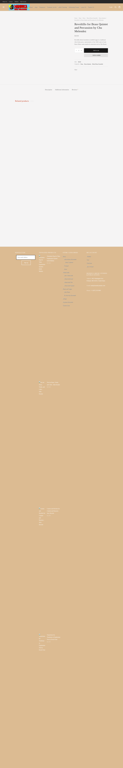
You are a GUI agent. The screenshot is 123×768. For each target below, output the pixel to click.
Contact (11, 1)
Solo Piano (67, 292)
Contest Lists (66, 305)
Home (30, 7)
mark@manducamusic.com (98, 285)
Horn (65, 269)
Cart (88, 259)
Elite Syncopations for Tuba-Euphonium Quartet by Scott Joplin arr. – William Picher (96, 240)
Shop (35, 7)
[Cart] (119, 7)
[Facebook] (79, 69)
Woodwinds (66, 272)
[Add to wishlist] (35, 238)
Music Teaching (62, 7)
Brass (84, 18)
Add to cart (96, 50)
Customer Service (51, 7)
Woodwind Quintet (69, 285)
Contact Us (91, 7)
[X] (81, 69)
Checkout (89, 263)
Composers (42, 7)
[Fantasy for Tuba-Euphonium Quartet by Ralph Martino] (25, 173)
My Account (23, 1)
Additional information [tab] (62, 90)
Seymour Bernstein (68, 302)
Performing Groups (74, 7)
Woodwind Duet (68, 278)
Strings (64, 298)
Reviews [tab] (75, 90)
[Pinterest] (84, 69)
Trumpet (66, 265)
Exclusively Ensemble (70, 295)
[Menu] (4, 7)
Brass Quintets (102, 18)
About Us (5, 1)
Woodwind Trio (68, 282)
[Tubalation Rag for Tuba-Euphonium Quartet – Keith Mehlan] (49, 173)
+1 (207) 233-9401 (96, 290)
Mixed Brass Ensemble (92, 18)
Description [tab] (48, 90)
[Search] (115, 7)
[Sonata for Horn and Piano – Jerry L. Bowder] (73, 173)
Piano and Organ (67, 289)
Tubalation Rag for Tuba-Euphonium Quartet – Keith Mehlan (48, 239)
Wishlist (16, 1)
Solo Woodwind (68, 275)
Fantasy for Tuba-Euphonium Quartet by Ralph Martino (23, 239)
